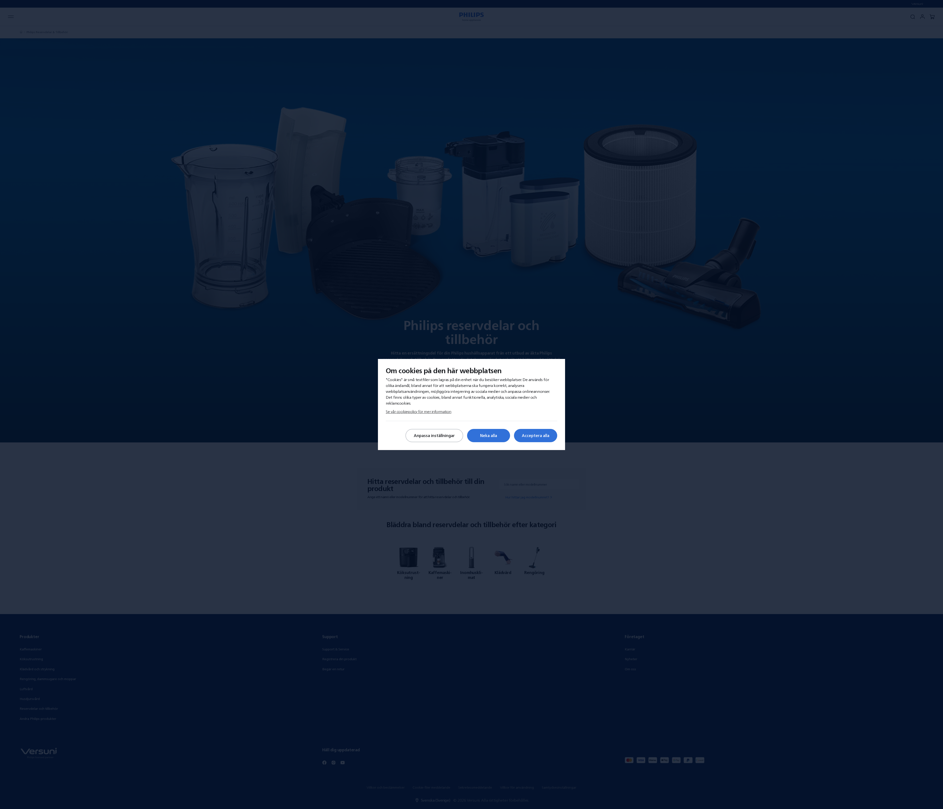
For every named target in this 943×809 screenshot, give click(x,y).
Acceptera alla (535, 435)
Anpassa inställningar (434, 435)
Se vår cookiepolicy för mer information (418, 411)
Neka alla (488, 435)
